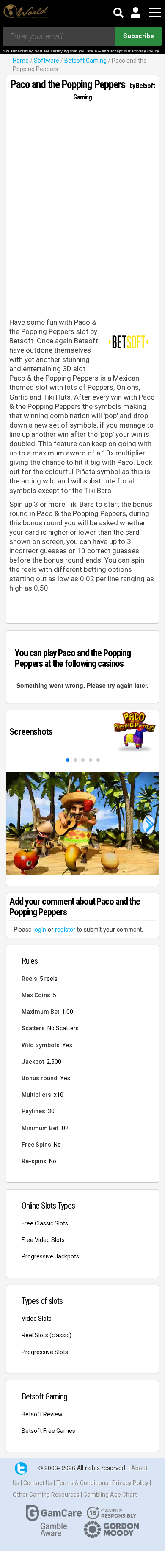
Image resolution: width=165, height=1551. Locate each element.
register (65, 929)
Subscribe (138, 36)
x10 (58, 1094)
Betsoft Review (42, 1414)
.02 (64, 1128)
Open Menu (155, 12)
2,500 (54, 1061)
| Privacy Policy (130, 1482)
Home (21, 60)
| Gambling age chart (109, 1494)
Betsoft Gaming (85, 60)
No (57, 1144)
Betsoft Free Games (48, 1430)
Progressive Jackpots (50, 1256)
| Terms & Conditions (82, 1482)
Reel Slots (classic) (47, 1335)
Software (46, 60)
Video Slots (37, 1318)
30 (51, 1111)
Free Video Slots (43, 1239)
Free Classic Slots (45, 1223)
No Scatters (63, 1028)
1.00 (67, 1011)
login (39, 929)
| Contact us (37, 1482)
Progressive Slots (45, 1352)
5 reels (49, 978)
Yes (67, 1045)
